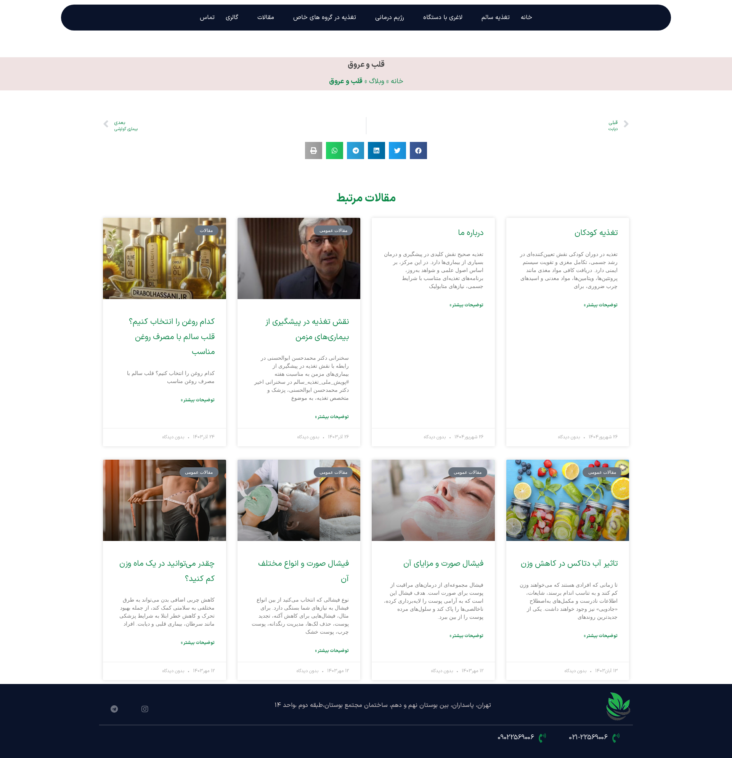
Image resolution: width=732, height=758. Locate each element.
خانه (397, 81)
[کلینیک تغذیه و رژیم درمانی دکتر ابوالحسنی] (618, 707)
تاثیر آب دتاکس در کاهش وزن (569, 564)
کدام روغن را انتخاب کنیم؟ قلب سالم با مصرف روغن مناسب (172, 337)
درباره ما (470, 233)
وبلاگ (376, 81)
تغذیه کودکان (596, 233)
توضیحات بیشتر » (601, 305)
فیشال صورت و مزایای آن (443, 564)
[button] (418, 150)
